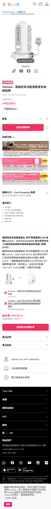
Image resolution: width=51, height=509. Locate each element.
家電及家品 (21, 12)
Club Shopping (8, 12)
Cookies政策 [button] (11, 497)
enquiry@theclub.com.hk (13, 449)
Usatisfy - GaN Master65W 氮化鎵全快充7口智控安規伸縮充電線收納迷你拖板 (24, 303)
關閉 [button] (8, 504)
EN (11, 433)
